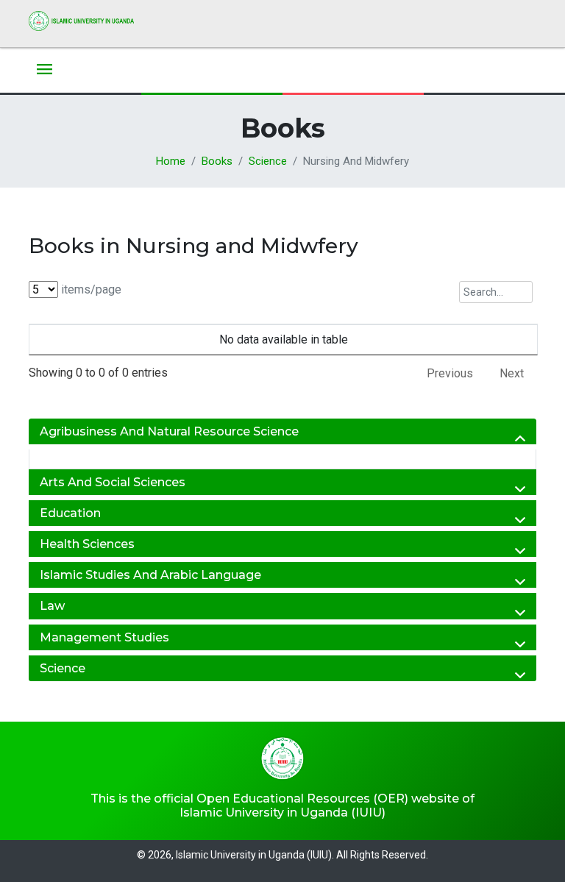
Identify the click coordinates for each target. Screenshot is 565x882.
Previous (450, 373)
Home (170, 161)
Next (512, 373)
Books (217, 161)
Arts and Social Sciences (112, 482)
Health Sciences (87, 544)
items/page (89, 289)
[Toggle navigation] (44, 70)
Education (70, 513)
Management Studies (104, 637)
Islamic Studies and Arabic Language (150, 575)
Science (268, 161)
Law (52, 606)
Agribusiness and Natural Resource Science (169, 431)
